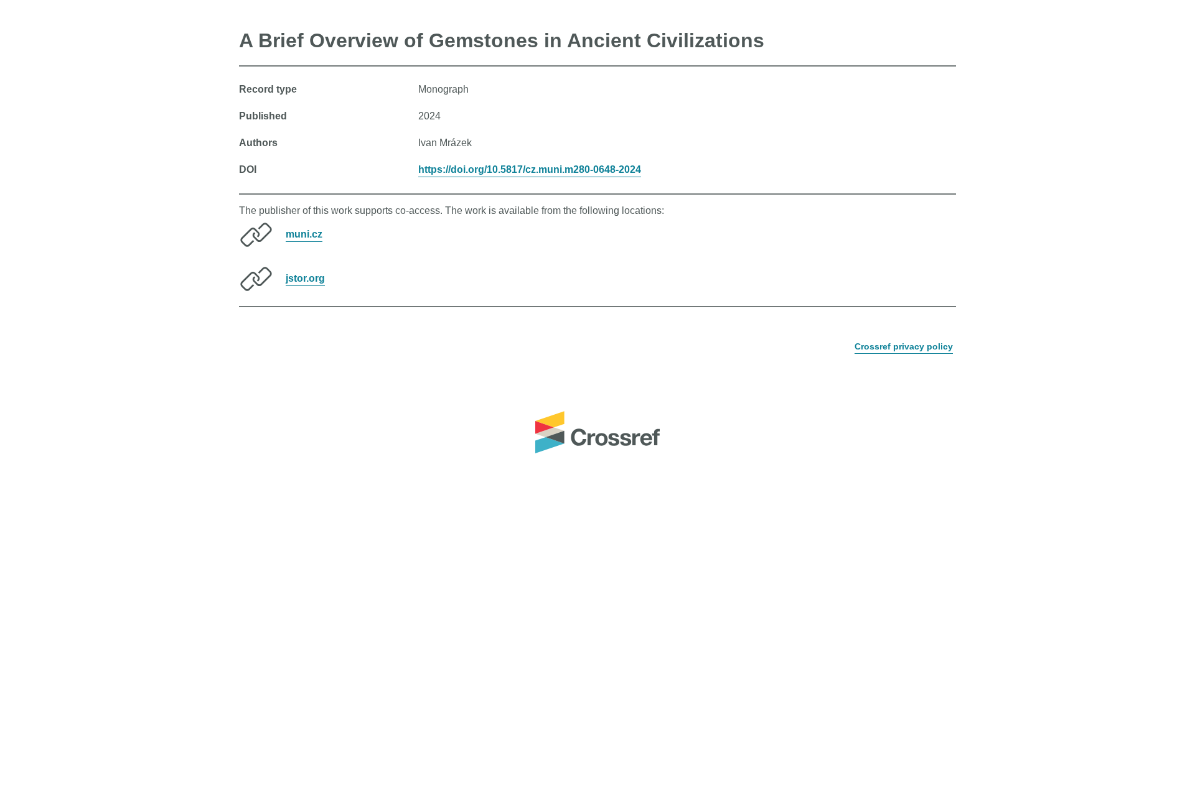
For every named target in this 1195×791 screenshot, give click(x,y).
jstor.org (305, 278)
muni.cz (304, 234)
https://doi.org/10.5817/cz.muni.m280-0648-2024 (529, 169)
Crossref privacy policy (904, 346)
